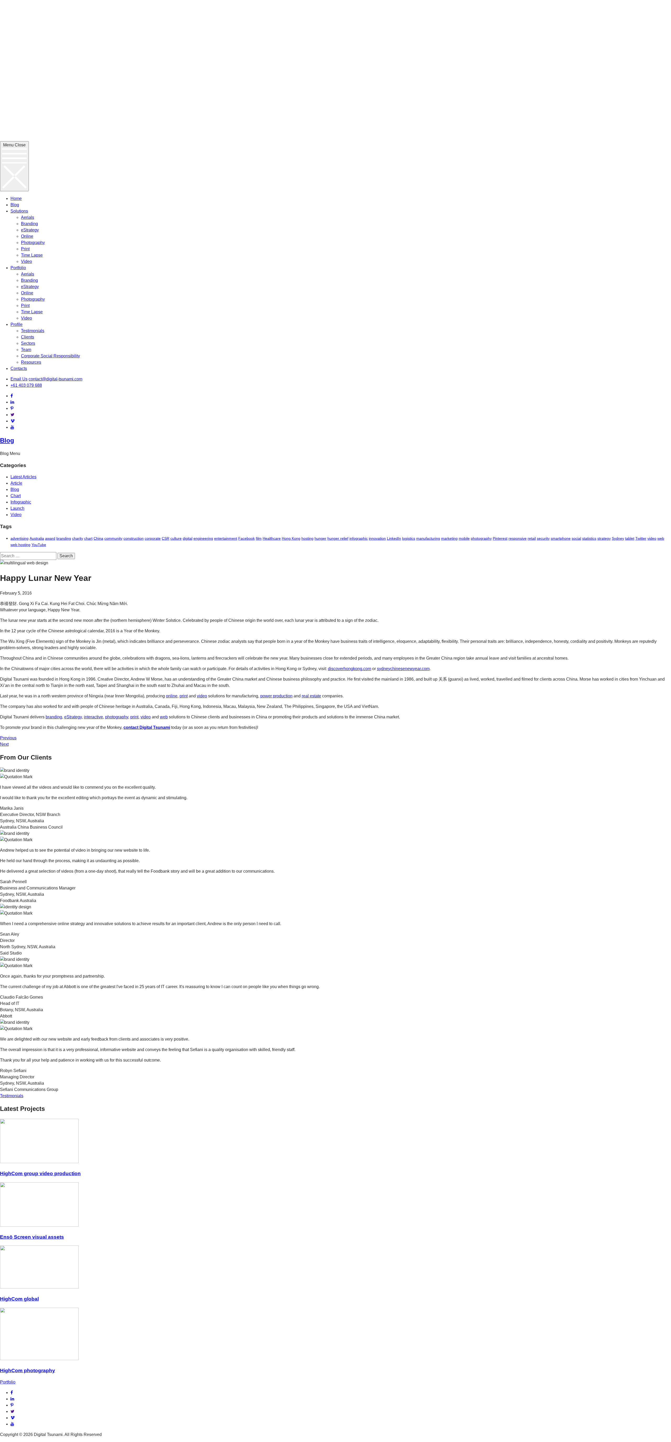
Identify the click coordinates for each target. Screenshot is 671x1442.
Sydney (618, 538)
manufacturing (428, 538)
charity (77, 538)
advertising (19, 538)
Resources (31, 362)
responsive (517, 538)
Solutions (19, 211)
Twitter (640, 538)
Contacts (18, 368)
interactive (93, 717)
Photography (33, 242)
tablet (629, 538)
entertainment (225, 538)
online (171, 696)
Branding (29, 223)
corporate (153, 538)
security (543, 538)
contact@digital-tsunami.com (55, 379)
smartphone (561, 538)
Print (25, 249)
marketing (449, 538)
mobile (464, 538)
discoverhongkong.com (349, 668)
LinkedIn (394, 538)
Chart (15, 496)
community (113, 538)
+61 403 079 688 (26, 385)
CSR (165, 538)
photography (481, 538)
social (576, 538)
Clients (27, 337)
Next (4, 744)
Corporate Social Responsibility (50, 356)
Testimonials (32, 330)
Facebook (246, 538)
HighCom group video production (40, 1173)
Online (27, 236)
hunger (320, 538)
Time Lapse (32, 255)
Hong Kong (291, 538)
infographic (358, 538)
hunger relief (337, 538)
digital (187, 538)
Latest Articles (23, 477)
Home (16, 198)
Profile (16, 324)
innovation (377, 538)
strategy (604, 538)
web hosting (20, 545)
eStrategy (30, 230)
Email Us (19, 379)
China (98, 538)
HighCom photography (27, 1370)
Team (26, 349)
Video (26, 261)
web (660, 538)
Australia (37, 538)
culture (176, 538)
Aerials (27, 217)
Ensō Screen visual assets (32, 1237)
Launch (17, 508)
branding (63, 538)
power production (276, 696)
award (50, 538)
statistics (589, 538)
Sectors (28, 343)
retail (532, 538)
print (184, 696)
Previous (8, 738)
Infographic (20, 502)
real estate (311, 696)
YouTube (38, 545)
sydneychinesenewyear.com (403, 668)
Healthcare (272, 538)
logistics (408, 538)
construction (133, 538)
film (259, 538)
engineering (203, 538)
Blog (14, 205)
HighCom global (19, 1299)
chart (88, 538)
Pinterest (500, 538)
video (651, 538)
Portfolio (18, 268)
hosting (307, 538)
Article (16, 483)
